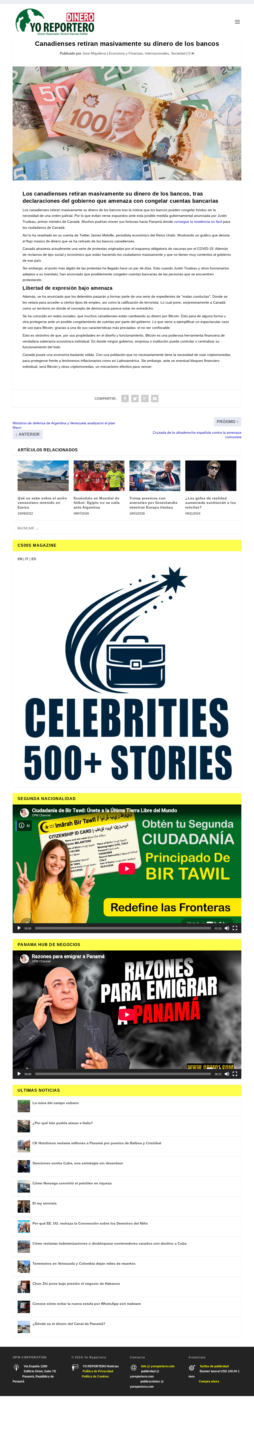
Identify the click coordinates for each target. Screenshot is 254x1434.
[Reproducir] (19, 928)
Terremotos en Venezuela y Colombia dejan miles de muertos (83, 1263)
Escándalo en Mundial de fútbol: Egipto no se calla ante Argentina (97, 502)
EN (20, 559)
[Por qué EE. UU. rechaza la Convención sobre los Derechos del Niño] (24, 1226)
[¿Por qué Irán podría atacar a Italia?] (24, 1126)
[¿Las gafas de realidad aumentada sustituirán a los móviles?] (210, 475)
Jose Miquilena (94, 53)
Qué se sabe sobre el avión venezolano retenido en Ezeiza (42, 502)
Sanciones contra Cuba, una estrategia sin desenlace (77, 1163)
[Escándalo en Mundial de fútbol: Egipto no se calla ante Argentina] (99, 475)
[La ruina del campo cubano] (24, 1106)
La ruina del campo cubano (55, 1103)
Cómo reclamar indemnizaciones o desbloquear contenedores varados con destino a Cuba (109, 1243)
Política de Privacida (97, 1371)
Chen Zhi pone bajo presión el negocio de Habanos (76, 1284)
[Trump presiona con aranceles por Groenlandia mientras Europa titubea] (154, 475)
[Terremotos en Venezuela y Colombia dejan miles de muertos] (24, 1267)
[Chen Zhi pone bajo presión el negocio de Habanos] (24, 1287)
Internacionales (157, 53)
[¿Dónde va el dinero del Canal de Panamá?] (24, 1327)
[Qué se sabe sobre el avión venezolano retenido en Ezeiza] (43, 475)
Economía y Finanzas (126, 53)
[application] (127, 868)
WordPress (84, 1415)
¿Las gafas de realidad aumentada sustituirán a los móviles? (210, 502)
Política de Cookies (95, 1376)
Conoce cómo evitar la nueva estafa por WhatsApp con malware (86, 1304)
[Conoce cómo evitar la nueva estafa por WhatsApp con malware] (24, 1307)
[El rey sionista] (24, 1206)
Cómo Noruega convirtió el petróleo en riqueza (72, 1183)
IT (27, 559)
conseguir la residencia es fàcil (198, 222)
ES (34, 559)
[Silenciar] (226, 928)
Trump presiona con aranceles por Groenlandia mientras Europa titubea (153, 502)
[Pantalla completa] (234, 928)
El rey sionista (44, 1203)
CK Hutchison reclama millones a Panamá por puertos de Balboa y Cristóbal (96, 1143)
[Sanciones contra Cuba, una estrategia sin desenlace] (24, 1166)
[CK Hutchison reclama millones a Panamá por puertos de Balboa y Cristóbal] (24, 1146)
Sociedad (178, 53)
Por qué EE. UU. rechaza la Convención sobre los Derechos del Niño (90, 1223)
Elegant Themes (41, 1415)
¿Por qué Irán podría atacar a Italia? (62, 1123)
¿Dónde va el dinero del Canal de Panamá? (68, 1324)
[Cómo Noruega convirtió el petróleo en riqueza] (24, 1186)
